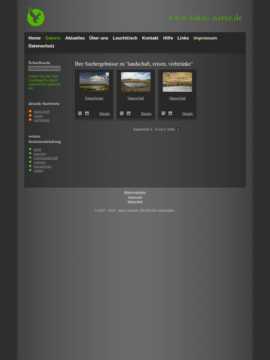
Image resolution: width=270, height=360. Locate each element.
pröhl (37, 150)
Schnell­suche (39, 62)
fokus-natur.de (205, 17)
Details (104, 114)
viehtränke (42, 120)
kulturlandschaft (46, 158)
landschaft (42, 112)
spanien (40, 162)
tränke (38, 171)
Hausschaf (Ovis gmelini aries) (123, 113)
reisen (38, 116)
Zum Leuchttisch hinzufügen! (87, 113)
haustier (40, 154)
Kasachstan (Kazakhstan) (81, 113)
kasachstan (42, 166)
